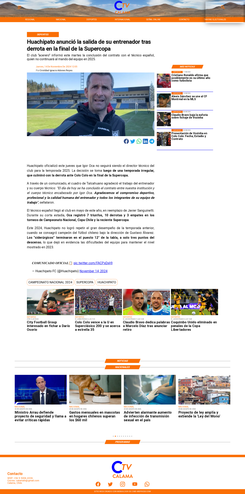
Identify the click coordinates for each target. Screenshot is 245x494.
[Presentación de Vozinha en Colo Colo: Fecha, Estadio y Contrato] (164, 139)
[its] (95, 404)
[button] (50, 282)
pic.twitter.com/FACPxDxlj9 (93, 263)
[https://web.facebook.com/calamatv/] (98, 486)
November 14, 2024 (93, 271)
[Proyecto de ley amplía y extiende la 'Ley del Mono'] (150, 404)
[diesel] (204, 404)
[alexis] (164, 100)
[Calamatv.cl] (19, 9)
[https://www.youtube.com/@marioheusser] (135, 486)
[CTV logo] (122, 14)
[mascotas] (41, 404)
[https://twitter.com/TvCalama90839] (110, 486)
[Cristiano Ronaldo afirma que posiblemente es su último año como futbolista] (164, 81)
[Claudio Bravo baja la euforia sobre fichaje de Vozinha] (164, 119)
